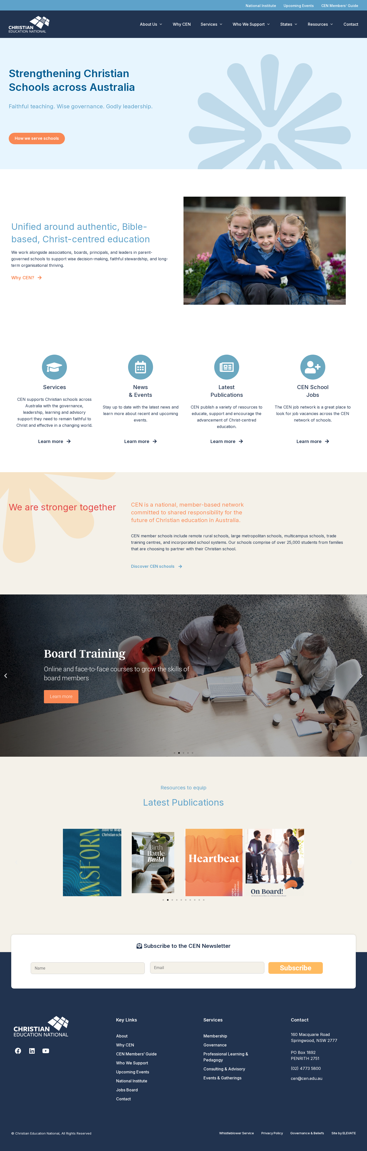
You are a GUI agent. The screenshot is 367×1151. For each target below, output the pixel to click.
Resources (318, 24)
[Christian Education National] (30, 24)
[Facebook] (18, 1050)
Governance (215, 1044)
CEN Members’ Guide (339, 5)
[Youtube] (45, 1050)
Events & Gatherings (222, 1077)
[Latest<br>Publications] (226, 367)
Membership (215, 1035)
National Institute (261, 5)
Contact (351, 24)
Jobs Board (127, 1089)
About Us (148, 24)
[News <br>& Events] (140, 367)
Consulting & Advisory (224, 1068)
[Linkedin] (31, 1050)
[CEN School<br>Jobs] (312, 367)
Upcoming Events (299, 5)
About (122, 1035)
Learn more (61, 696)
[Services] (54, 367)
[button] (5, 676)
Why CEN (182, 24)
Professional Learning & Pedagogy (225, 1056)
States (286, 24)
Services (209, 24)
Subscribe (295, 968)
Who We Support (249, 24)
